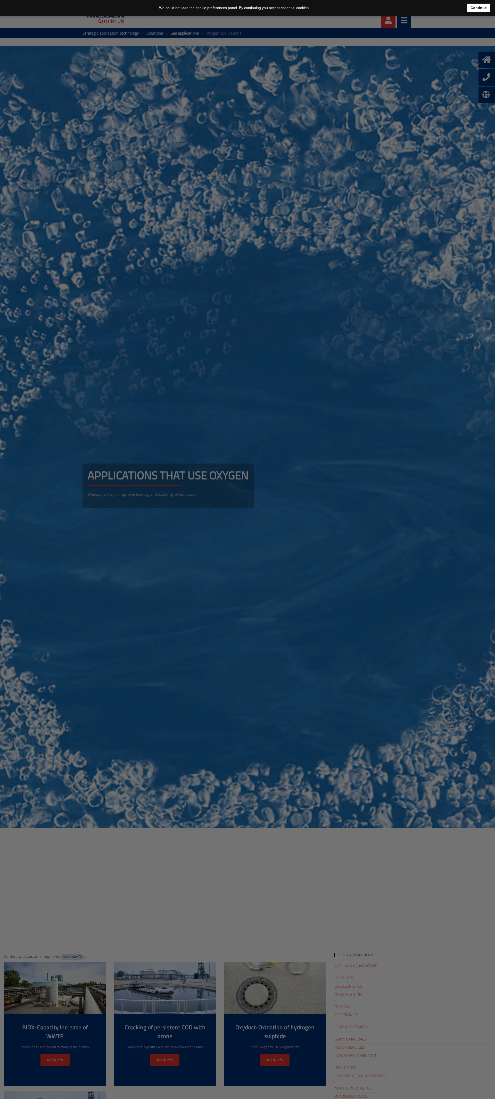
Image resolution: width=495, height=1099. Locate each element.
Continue (479, 8)
